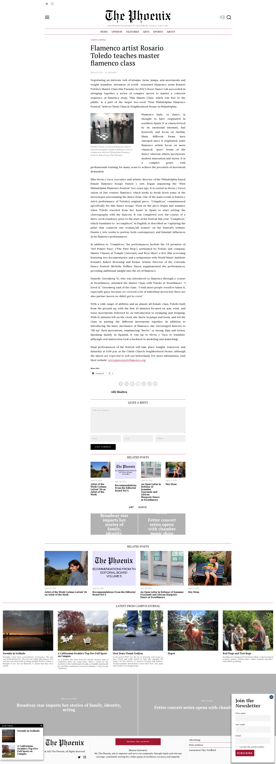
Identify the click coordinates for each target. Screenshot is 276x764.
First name (240, 713)
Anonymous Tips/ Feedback (202, 750)
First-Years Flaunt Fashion (128, 653)
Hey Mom (171, 484)
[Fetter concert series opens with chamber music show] (161, 524)
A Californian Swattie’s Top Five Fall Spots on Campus (82, 654)
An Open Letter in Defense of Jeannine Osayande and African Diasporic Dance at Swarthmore (151, 492)
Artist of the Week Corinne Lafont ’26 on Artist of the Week (98, 489)
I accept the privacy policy (251, 746)
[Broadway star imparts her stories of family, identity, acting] (114, 524)
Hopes (171, 653)
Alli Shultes (112, 72)
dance (142, 507)
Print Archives (196, 744)
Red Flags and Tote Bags (237, 653)
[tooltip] (47, 3)
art (131, 507)
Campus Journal (98, 40)
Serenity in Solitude (14, 653)
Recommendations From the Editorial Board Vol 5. (125, 488)
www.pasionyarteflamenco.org (127, 360)
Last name (240, 724)
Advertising (194, 739)
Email (238, 735)
